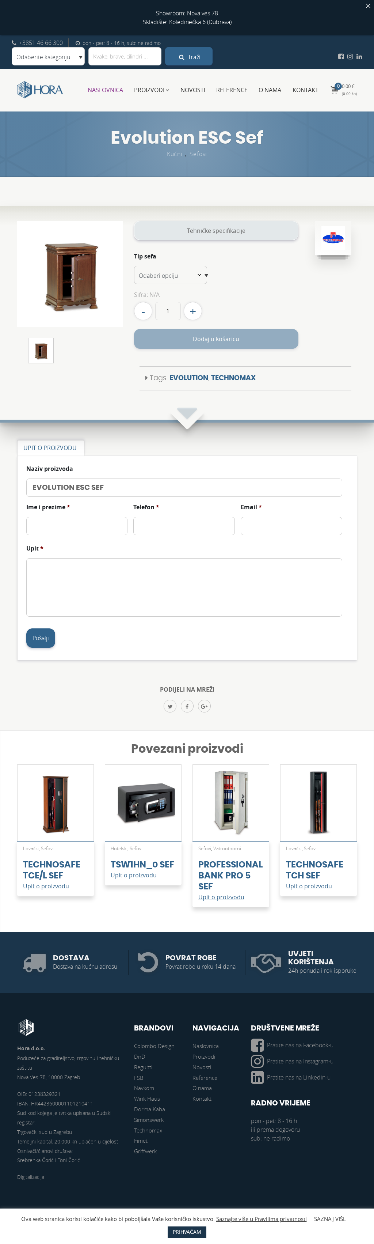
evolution (188, 378)
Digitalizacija (30, 1176)
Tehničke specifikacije (216, 231)
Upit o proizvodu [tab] (50, 448)
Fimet (141, 1140)
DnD (139, 1056)
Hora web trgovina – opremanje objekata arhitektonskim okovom (40, 90)
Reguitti (143, 1067)
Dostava (71, 958)
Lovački (31, 848)
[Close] (368, 6)
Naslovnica (105, 90)
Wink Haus (147, 1098)
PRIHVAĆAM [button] (187, 1231)
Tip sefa (145, 256)
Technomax (233, 378)
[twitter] (170, 706)
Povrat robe (191, 958)
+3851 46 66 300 (41, 43)
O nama (270, 90)
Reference (232, 90)
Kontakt (305, 90)
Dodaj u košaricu (216, 339)
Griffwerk (145, 1151)
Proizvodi (149, 90)
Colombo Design (154, 1046)
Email (251, 507)
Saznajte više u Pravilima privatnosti (261, 1218)
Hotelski (119, 848)
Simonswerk (149, 1119)
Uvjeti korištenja (311, 958)
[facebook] (187, 706)
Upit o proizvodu (46, 886)
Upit (34, 548)
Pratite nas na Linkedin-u (299, 1077)
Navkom (144, 1088)
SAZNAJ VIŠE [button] (330, 1218)
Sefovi (198, 154)
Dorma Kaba (149, 1109)
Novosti (192, 90)
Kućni (175, 154)
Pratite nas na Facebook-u (300, 1045)
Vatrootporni (227, 848)
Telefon (146, 507)
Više (55, 806)
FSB (138, 1077)
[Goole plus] (204, 706)
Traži (193, 57)
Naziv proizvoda (49, 469)
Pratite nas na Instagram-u (300, 1061)
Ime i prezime (48, 507)
